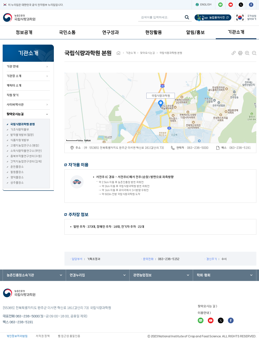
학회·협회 (203, 275)
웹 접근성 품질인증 (69, 336)
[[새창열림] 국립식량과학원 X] (241, 4)
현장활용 (153, 32)
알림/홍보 (195, 32)
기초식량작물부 (19, 129)
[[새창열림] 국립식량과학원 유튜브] (230, 4)
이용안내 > (204, 313)
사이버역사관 (15, 104)
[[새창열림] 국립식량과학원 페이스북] (251, 4)
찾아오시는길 (15, 114)
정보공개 (24, 32)
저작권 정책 (43, 336)
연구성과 (110, 32)
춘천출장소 (17, 166)
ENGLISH (205, 4)
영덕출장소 (17, 177)
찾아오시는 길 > (207, 306)
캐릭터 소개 (14, 85)
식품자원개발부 (19, 140)
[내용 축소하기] (254, 53)
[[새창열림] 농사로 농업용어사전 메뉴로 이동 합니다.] (213, 17)
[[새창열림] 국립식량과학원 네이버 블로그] (220, 4)
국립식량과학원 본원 (22, 124)
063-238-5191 (21, 322)
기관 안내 (13, 66)
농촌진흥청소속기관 (20, 275)
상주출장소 (17, 182)
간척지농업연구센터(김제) (26, 161)
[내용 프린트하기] (240, 53)
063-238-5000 (197, 147)
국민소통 (67, 32)
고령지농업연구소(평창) (24, 145)
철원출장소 (17, 172)
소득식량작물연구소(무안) (26, 150)
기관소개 (236, 32)
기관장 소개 (14, 76)
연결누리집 (77, 275)
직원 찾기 (13, 95)
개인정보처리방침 (17, 336)
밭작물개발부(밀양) (22, 134)
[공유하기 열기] (233, 53)
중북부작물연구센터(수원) (26, 156)
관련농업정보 (142, 275)
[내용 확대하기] (247, 53)
